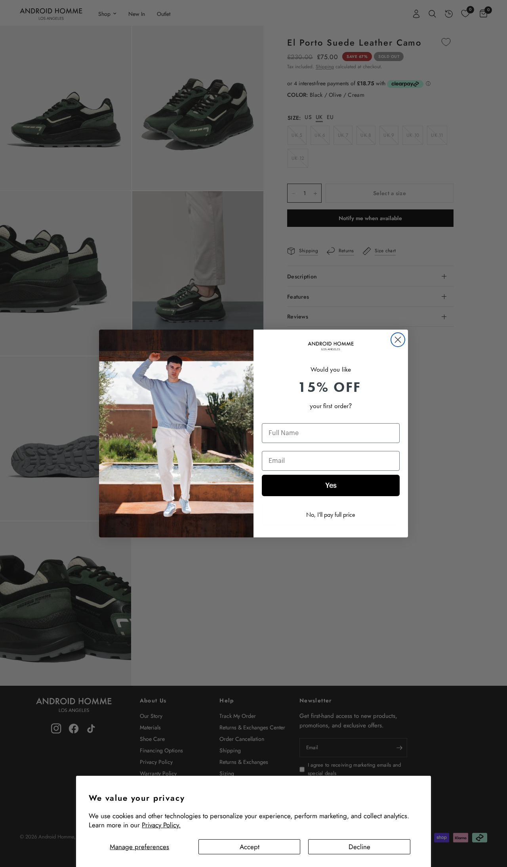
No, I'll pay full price (330, 514)
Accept (249, 847)
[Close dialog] (398, 340)
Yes (331, 485)
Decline (359, 847)
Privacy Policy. (161, 825)
